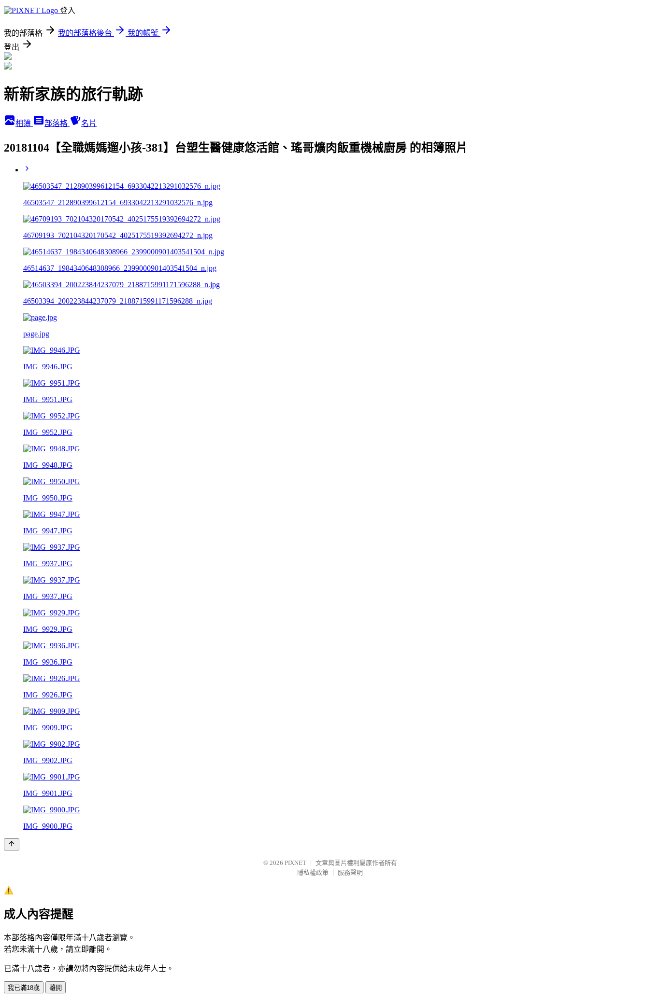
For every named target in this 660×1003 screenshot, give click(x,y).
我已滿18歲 (24, 987)
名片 (89, 123)
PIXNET (295, 862)
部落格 (57, 123)
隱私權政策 (313, 872)
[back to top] (11, 844)
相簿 (24, 123)
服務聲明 (350, 872)
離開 (55, 987)
